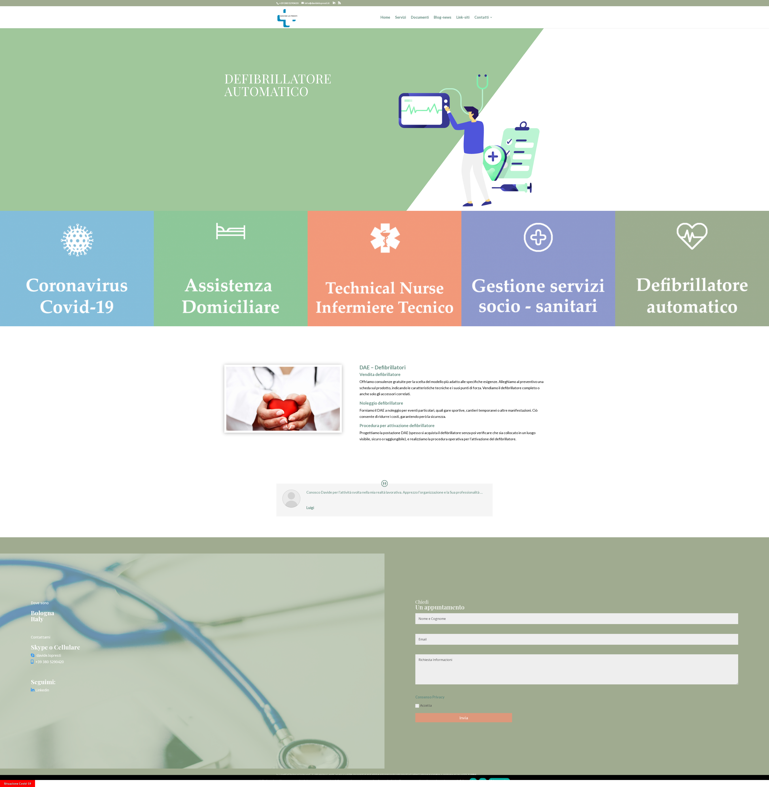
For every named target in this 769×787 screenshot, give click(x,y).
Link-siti (462, 17)
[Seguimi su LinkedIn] (33, 690)
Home (385, 17)
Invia (463, 717)
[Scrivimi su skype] (32, 655)
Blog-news (442, 17)
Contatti (481, 17)
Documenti (420, 17)
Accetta (426, 705)
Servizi (400, 17)
